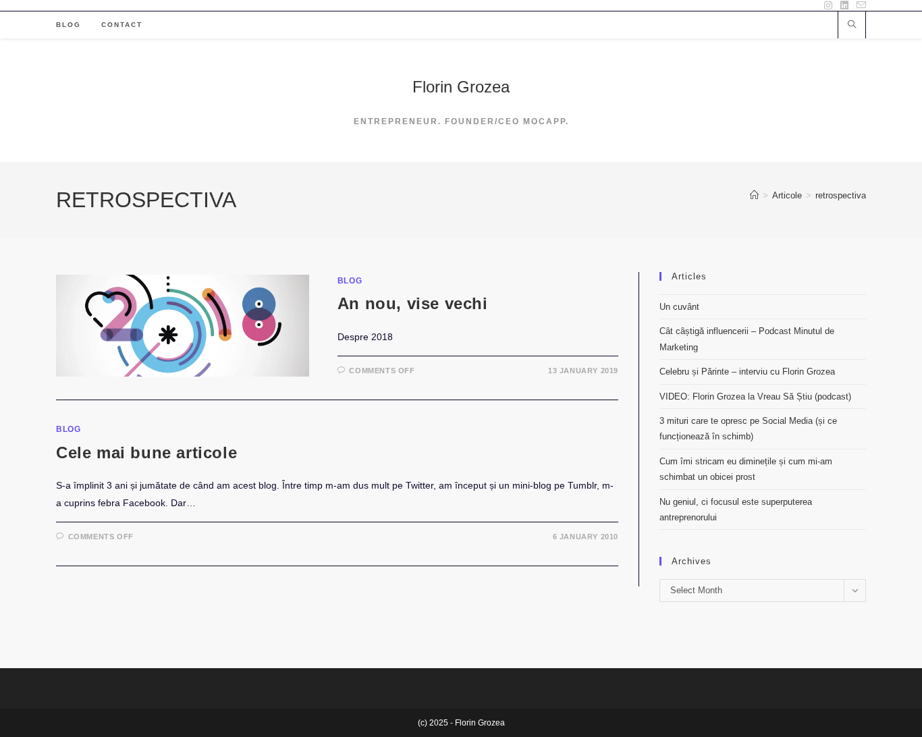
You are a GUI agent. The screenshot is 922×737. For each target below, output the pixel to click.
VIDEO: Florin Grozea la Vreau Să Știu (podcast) (755, 396)
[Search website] (851, 25)
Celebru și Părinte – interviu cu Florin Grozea (747, 371)
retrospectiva (840, 195)
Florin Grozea (461, 87)
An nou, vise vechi (412, 303)
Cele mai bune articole (146, 452)
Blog (349, 280)
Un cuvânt (679, 307)
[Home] (754, 195)
